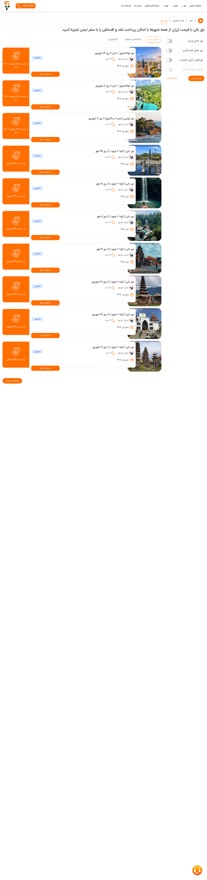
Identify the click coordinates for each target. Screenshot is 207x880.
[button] (196, 78)
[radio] (160, 37)
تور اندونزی (178, 20)
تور (190, 20)
